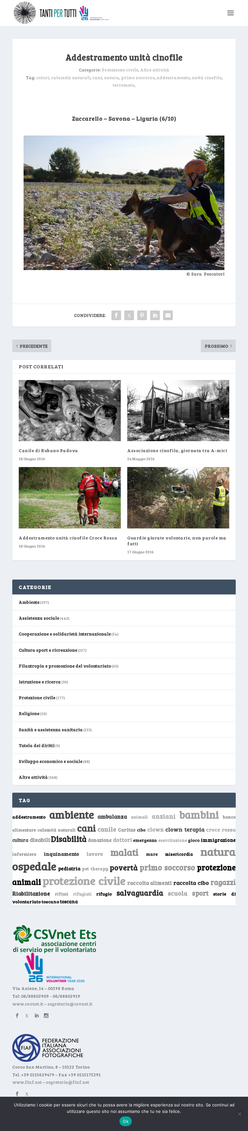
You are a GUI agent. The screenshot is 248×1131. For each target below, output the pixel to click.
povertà (124, 867)
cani (97, 77)
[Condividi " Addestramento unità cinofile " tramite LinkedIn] (155, 315)
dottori (122, 839)
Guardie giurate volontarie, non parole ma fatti (176, 541)
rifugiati (82, 894)
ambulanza (112, 816)
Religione (29, 713)
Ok (126, 1121)
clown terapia (184, 829)
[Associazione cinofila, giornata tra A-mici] (178, 410)
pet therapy (95, 868)
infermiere (24, 854)
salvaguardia (140, 892)
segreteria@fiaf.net (67, 1082)
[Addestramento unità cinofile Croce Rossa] (70, 497)
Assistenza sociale (39, 618)
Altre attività (154, 70)
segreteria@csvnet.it (69, 1004)
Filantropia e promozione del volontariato (65, 666)
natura (111, 77)
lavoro (95, 853)
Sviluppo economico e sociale (50, 761)
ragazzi (223, 882)
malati (124, 852)
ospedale (34, 866)
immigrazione (218, 840)
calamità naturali (70, 77)
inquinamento (61, 853)
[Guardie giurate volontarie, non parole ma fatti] (178, 497)
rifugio (104, 894)
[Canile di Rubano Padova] (70, 410)
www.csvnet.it (27, 1004)
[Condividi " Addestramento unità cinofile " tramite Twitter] (129, 315)
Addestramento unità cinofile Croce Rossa (68, 538)
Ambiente (29, 602)
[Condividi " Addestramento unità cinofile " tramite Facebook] (116, 315)
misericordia (179, 854)
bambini (199, 814)
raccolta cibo (191, 882)
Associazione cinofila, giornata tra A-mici (177, 450)
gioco (194, 840)
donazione (100, 840)
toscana (69, 901)
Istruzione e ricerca (40, 682)
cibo (141, 830)
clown (155, 829)
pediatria (69, 868)
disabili (40, 839)
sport (200, 892)
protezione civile (84, 880)
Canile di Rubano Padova (48, 450)
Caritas (126, 829)
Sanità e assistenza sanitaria (51, 729)
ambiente (71, 814)
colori (42, 77)
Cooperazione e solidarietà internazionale (65, 634)
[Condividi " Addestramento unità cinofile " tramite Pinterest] (142, 315)
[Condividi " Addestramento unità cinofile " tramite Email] (167, 315)
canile (107, 829)
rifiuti (61, 894)
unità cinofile (207, 77)
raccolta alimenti (149, 882)
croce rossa (221, 829)
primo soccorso (138, 77)
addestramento (173, 77)
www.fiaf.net (27, 1082)
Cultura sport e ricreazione (48, 650)
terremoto (123, 85)
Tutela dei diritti (37, 745)
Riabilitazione (31, 893)
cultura (20, 840)
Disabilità (69, 838)
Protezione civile (120, 70)
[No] (239, 1114)
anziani (164, 816)
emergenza (145, 840)
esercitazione (172, 840)
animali (139, 817)
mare (152, 854)
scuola (178, 893)
